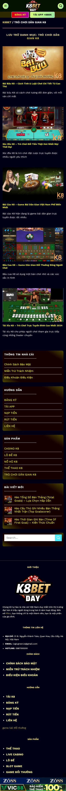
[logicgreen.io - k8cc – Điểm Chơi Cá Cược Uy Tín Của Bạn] (33, 6)
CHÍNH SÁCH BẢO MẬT (21, 663)
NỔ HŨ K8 (10, 461)
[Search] (60, 6)
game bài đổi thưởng (14, 727)
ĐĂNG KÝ (10, 400)
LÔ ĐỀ (10, 760)
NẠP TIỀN (10, 412)
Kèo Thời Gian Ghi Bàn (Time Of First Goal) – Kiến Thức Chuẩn (35, 521)
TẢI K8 (10, 696)
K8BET (7, 22)
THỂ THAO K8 (13, 468)
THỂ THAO (13, 748)
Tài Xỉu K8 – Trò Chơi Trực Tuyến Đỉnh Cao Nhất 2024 (32, 325)
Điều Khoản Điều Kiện (18, 377)
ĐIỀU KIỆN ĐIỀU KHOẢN (22, 675)
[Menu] (5, 6)
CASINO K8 (11, 448)
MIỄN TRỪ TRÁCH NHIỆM (23, 669)
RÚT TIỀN (10, 419)
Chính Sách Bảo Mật (17, 364)
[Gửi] (58, 537)
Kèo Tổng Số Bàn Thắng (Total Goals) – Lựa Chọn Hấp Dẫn (34, 499)
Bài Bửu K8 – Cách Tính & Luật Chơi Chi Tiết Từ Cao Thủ (31, 85)
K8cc (8, 613)
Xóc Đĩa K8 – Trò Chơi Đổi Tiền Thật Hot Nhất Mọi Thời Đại (30, 145)
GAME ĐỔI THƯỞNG (19, 772)
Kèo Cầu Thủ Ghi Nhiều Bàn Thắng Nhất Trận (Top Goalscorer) (37, 510)
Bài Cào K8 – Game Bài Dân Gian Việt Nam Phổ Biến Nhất (32, 206)
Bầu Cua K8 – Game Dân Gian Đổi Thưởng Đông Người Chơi (33, 266)
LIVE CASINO (14, 754)
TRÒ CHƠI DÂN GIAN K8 (20, 474)
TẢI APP (9, 406)
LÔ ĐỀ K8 (10, 455)
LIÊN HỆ (9, 426)
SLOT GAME (14, 766)
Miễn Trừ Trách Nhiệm (18, 370)
